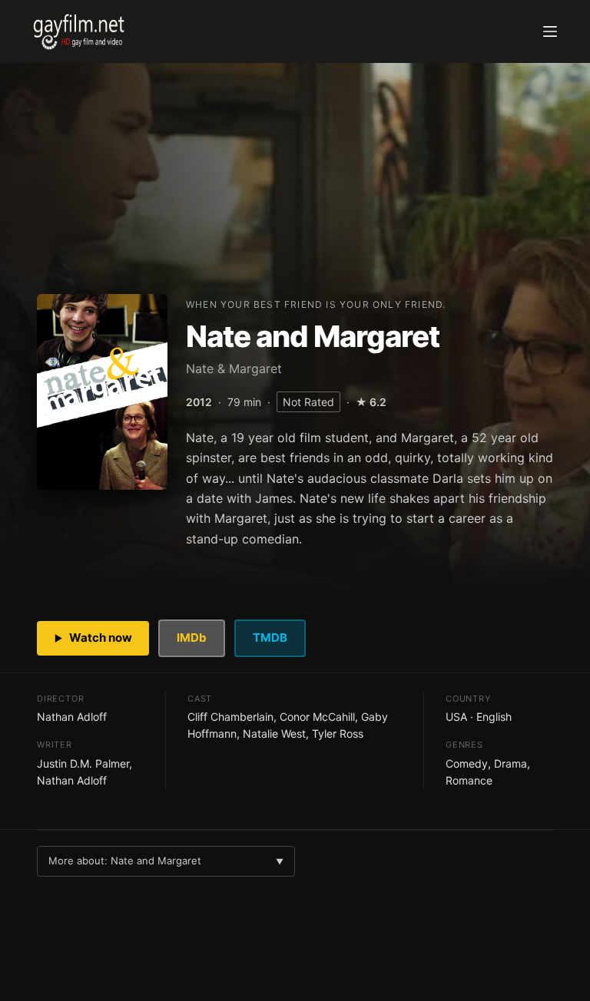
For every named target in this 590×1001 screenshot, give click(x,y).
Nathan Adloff (72, 716)
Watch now (100, 637)
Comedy (467, 763)
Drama (510, 763)
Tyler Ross (337, 733)
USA (456, 716)
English (494, 716)
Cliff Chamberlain (230, 716)
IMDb (192, 637)
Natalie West (274, 733)
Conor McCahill (317, 716)
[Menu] (550, 31)
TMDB (270, 637)
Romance (469, 780)
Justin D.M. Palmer (83, 763)
